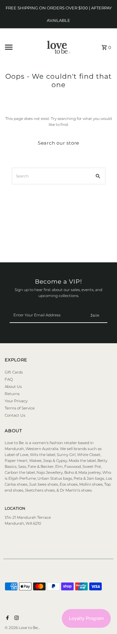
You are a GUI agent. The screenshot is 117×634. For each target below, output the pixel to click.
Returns (12, 393)
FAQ (9, 379)
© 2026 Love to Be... (22, 627)
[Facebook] (7, 618)
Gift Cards (14, 372)
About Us (13, 386)
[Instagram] (16, 618)
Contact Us (15, 415)
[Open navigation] (18, 47)
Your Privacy (16, 401)
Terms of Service (20, 408)
